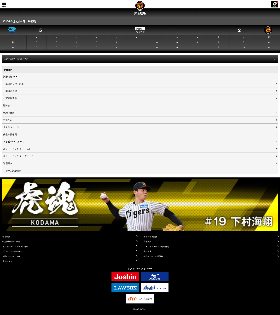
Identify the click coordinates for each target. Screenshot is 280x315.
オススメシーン (11, 127)
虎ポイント (7, 261)
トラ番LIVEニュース (13, 141)
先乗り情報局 (10, 134)
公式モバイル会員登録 (153, 256)
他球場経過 (9, 112)
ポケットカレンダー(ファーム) (18, 156)
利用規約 (147, 241)
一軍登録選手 (10, 98)
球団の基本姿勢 (150, 236)
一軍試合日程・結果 (13, 83)
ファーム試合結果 (12, 170)
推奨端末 (147, 251)
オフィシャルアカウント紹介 (15, 246)
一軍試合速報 (10, 90)
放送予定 (7, 119)
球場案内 (7, 163)
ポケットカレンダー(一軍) (16, 148)
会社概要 (6, 236)
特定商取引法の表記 (11, 241)
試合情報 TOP (10, 76)
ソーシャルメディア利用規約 (156, 246)
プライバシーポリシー (12, 251)
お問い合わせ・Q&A (11, 256)
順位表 (6, 105)
